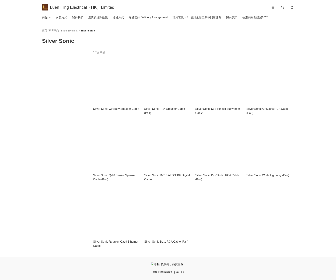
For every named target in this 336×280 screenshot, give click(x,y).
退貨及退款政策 (98, 17)
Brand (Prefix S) (70, 30)
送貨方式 (118, 17)
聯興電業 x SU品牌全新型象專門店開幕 (197, 17)
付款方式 (61, 17)
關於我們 (77, 17)
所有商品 (54, 30)
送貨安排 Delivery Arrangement (148, 17)
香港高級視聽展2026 (255, 17)
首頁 (44, 30)
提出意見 (180, 272)
